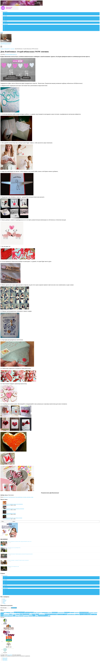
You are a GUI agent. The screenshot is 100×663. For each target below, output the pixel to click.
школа (49, 616)
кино (21, 614)
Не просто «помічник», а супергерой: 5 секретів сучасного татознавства (18, 560)
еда (12, 614)
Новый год (12, 612)
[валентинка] (17, 81)
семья (32, 497)
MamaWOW (9, 654)
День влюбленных (19, 497)
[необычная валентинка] (16, 140)
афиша (35, 612)
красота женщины (41, 614)
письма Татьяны (26, 616)
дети (2, 614)
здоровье (18, 614)
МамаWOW (5, 11)
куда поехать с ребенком (71, 614)
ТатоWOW (5, 21)
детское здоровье (6, 614)
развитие (30, 616)
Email (4, 598)
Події (6, 25)
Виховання (7, 17)
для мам (10, 614)
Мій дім (6, 30)
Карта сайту (5, 657)
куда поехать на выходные (51, 614)
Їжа (5, 29)
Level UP (7, 28)
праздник (28, 497)
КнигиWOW (8, 612)
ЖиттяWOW (5, 24)
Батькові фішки (8, 22)
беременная (49, 612)
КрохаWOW (7, 16)
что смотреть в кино (43, 616)
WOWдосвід (7, 13)
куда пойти (77, 614)
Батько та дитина (8, 23)
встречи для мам (91, 612)
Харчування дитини (9, 584)
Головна (2, 48)
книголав (33, 614)
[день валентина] (18, 381)
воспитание (72, 612)
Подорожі (7, 27)
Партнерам (5, 658)
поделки (24, 497)
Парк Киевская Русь (19, 612)
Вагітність (7, 12)
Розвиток (7, 18)
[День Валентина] (9, 112)
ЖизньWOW (7, 48)
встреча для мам (76, 612)
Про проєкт (5, 660)
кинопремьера (25, 614)
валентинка (5, 497)
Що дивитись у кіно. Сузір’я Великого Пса (14, 547)
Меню (1, 32)
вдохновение (67, 612)
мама (14, 616)
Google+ (4, 601)
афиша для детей (39, 612)
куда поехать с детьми (62, 614)
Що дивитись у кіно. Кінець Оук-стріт (13, 566)
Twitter (4, 603)
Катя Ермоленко (3, 612)
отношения (21, 616)
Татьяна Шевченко (29, 612)
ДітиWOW (5, 15)
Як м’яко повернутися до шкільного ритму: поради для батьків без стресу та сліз (19, 541)
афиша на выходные (44, 612)
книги (30, 614)
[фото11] (13, 451)
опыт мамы (17, 616)
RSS (3, 602)
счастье (37, 616)
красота (37, 614)
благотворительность (61, 612)
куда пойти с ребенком (8, 616)
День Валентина (11, 497)
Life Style (7, 26)
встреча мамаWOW (84, 612)
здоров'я (14, 614)
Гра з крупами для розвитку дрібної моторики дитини (5, 43)
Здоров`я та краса (8, 14)
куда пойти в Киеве (85, 614)
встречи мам (95, 612)
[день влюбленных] (14, 217)
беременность (55, 612)
